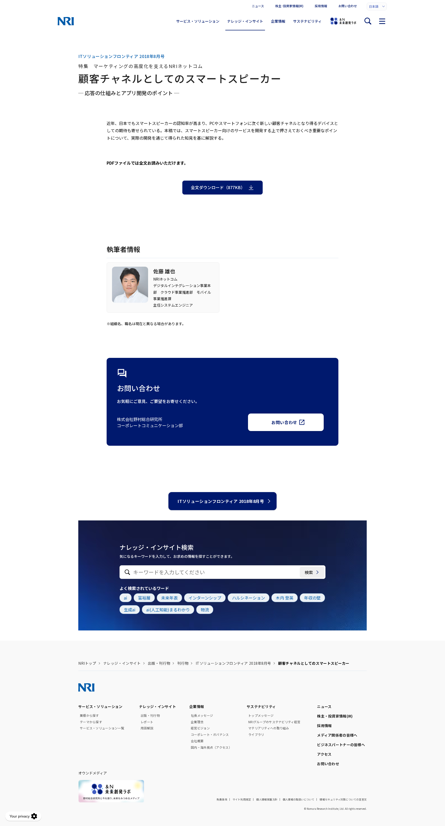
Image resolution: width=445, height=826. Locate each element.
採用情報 (321, 6)
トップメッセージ (260, 715)
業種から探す (89, 715)
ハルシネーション (248, 598)
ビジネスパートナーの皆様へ (341, 744)
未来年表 (169, 598)
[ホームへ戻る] (66, 21)
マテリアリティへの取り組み (268, 728)
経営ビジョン (200, 728)
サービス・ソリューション (197, 21)
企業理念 (197, 722)
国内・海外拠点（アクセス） (211, 747)
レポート (147, 722)
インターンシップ (205, 598)
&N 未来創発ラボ (343, 21)
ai (125, 598)
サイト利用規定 (242, 799)
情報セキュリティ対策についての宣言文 (343, 799)
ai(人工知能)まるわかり (168, 609)
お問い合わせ (347, 6)
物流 (205, 609)
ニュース (258, 6)
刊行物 (183, 663)
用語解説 (147, 728)
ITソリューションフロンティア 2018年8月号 (221, 501)
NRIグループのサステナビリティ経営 (274, 722)
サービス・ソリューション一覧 (102, 728)
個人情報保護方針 (266, 799)
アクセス (324, 754)
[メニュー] (382, 21)
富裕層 (144, 598)
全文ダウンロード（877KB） (218, 187)
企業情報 (278, 21)
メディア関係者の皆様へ (337, 735)
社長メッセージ (202, 715)
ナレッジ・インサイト (245, 21)
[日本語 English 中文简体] (377, 6)
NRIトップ (87, 663)
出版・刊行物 (159, 663)
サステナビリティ (307, 21)
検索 (309, 572)
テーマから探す (91, 722)
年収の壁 (312, 598)
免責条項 (222, 799)
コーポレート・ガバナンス (210, 734)
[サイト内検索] (368, 21)
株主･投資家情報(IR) (289, 6)
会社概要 (197, 741)
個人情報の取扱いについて (298, 799)
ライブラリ (256, 734)
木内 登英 (284, 598)
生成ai (129, 609)
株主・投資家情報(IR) (335, 716)
